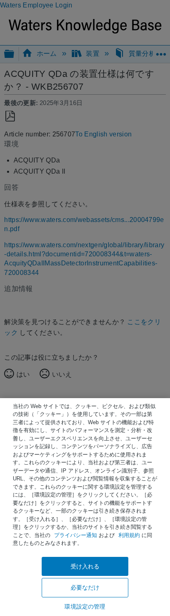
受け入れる (85, 566)
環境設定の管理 (84, 606)
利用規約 (129, 535)
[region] (85, 507)
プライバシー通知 (75, 535)
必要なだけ (85, 587)
